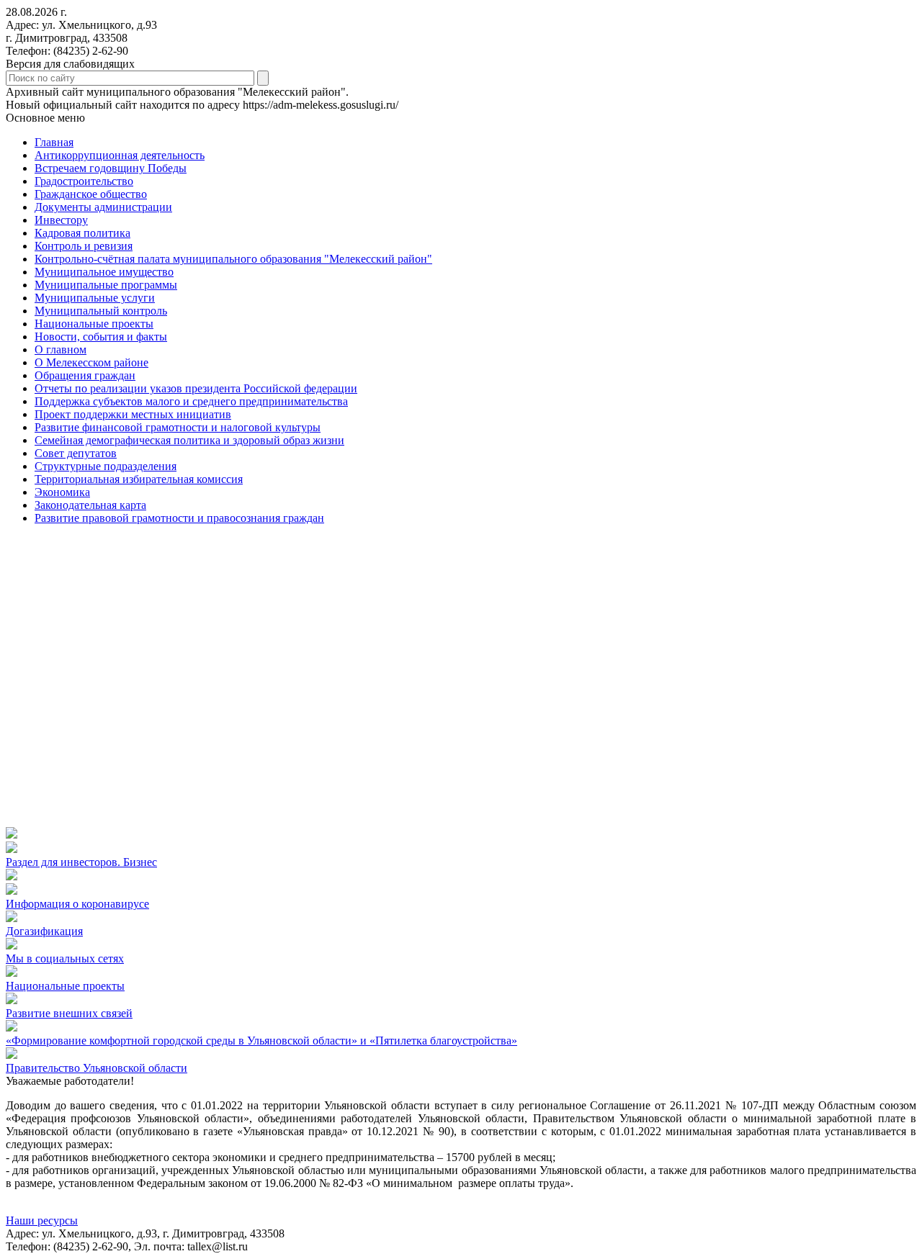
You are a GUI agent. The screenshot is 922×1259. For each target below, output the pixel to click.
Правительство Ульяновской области (96, 1068)
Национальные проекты (65, 986)
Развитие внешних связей (69, 1013)
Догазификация (44, 931)
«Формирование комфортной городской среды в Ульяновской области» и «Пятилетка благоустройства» (261, 1040)
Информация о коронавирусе (77, 904)
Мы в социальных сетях (65, 958)
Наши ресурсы (42, 1220)
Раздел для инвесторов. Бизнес (81, 862)
